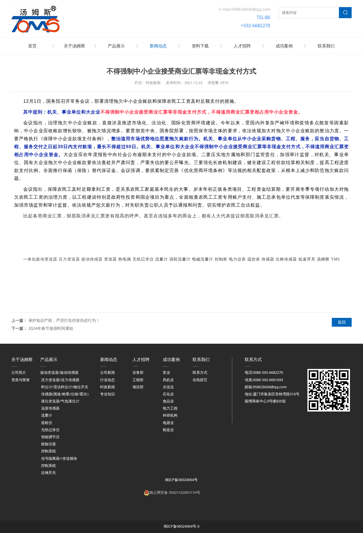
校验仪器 (48, 444)
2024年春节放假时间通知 (50, 328)
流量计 (46, 415)
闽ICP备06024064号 (181, 479)
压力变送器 (69, 259)
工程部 (137, 379)
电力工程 (170, 408)
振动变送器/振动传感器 (59, 372)
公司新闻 (107, 372)
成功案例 (284, 46)
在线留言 (200, 379)
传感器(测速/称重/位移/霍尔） (66, 394)
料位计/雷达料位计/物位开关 (64, 387)
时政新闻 (107, 387)
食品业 (168, 401)
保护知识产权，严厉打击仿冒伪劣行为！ (64, 320)
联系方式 (200, 372)
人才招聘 (242, 46)
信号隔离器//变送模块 (59, 458)
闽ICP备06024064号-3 (181, 526)
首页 (32, 46)
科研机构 (170, 415)
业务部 (137, 372)
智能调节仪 (50, 437)
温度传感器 (50, 408)
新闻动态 (158, 46)
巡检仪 (46, 422)
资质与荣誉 (20, 379)
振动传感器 (92, 259)
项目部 (137, 387)
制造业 (168, 429)
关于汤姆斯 (74, 46)
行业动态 (107, 379)
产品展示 (116, 46)
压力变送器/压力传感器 (60, 379)
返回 (342, 322)
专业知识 (107, 394)
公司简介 (18, 372)
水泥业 (168, 387)
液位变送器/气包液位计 (60, 401)
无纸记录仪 (143, 259)
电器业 (168, 422)
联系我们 (326, 46)
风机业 (168, 379)
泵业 (166, 372)
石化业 (168, 394)
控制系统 (48, 451)
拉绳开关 (48, 472)
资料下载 (200, 46)
